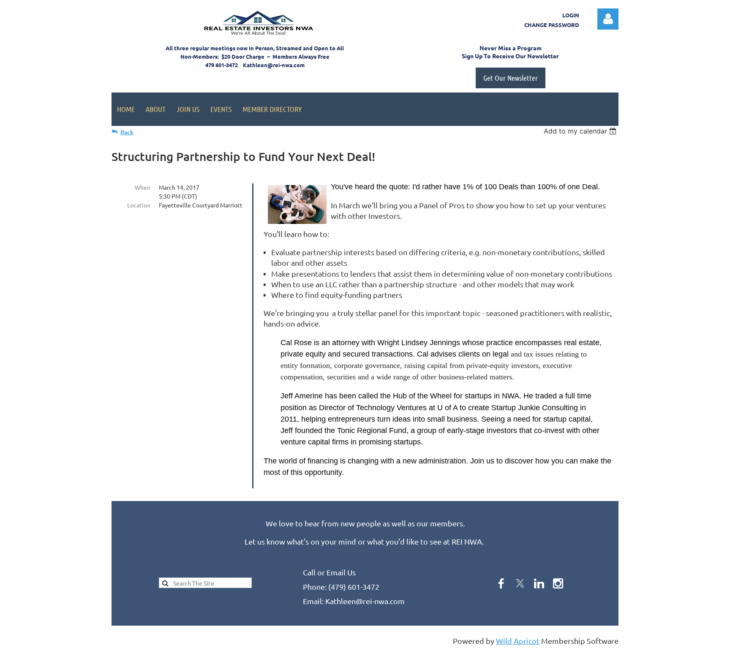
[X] (520, 583)
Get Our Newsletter (510, 77)
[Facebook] (501, 583)
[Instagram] (558, 583)
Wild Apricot (517, 640)
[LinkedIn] (539, 583)
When (142, 187)
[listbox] (581, 131)
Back (126, 132)
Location (138, 205)
